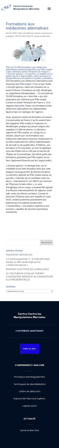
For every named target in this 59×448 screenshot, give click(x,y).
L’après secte (29, 405)
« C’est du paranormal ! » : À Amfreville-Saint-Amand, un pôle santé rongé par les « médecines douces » (28, 262)
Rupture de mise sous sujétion (29, 398)
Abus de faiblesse (26, 33)
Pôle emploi (25, 84)
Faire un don (29, 348)
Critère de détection (29, 391)
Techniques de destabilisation (29, 384)
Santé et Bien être (29, 430)
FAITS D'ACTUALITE (24, 36)
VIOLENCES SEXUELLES (19, 255)
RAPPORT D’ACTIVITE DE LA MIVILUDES (27, 269)
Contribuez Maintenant (30, 330)
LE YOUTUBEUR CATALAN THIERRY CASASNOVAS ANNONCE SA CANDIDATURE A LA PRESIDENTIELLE (29, 276)
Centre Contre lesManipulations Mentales (29, 315)
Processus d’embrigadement (29, 376)
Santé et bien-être (42, 36)
